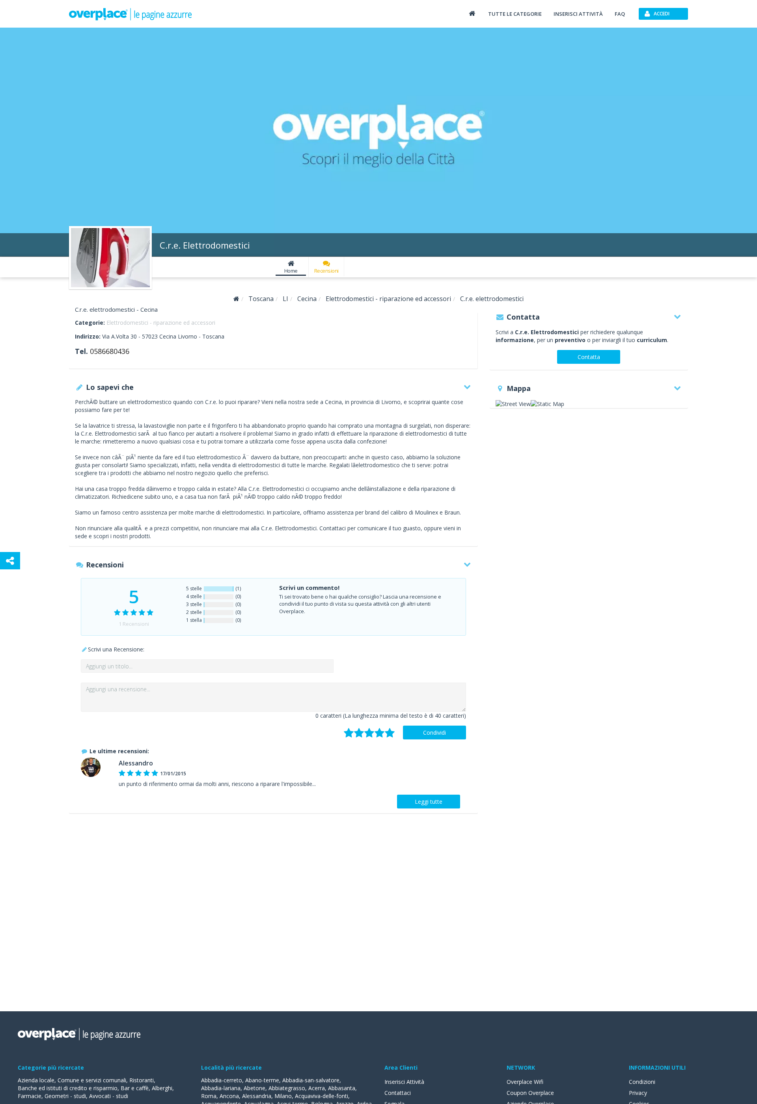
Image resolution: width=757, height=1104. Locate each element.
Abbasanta (341, 1088)
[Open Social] (10, 560)
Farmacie (29, 1096)
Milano (283, 1096)
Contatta (589, 357)
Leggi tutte (428, 801)
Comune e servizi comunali (92, 1080)
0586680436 (109, 351)
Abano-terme (262, 1080)
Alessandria (256, 1096)
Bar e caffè (135, 1088)
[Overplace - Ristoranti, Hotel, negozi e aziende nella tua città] (130, 14)
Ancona (229, 1096)
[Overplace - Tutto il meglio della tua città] (472, 13)
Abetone (254, 1088)
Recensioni (326, 270)
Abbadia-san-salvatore (310, 1080)
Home (291, 270)
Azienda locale (36, 1080)
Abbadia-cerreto (221, 1080)
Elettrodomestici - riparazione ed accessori (160, 322)
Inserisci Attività (404, 1081)
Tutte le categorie (515, 13)
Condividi (434, 732)
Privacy (638, 1093)
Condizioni (642, 1081)
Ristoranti (141, 1080)
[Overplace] (236, 299)
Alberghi (162, 1088)
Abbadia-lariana (221, 1088)
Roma (208, 1096)
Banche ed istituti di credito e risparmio (67, 1088)
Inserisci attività (578, 13)
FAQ (620, 13)
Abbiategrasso (286, 1088)
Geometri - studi (65, 1096)
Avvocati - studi (108, 1096)
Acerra (316, 1088)
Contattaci (397, 1093)
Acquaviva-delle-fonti (321, 1096)
